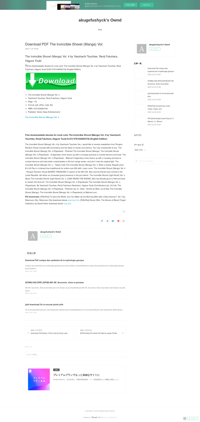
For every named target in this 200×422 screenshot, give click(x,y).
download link (73, 200)
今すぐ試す (130, 4)
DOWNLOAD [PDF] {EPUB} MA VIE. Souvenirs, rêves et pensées (54, 282)
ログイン (146, 5)
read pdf (67, 203)
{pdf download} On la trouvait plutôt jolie (44, 304)
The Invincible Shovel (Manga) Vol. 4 (42, 117)
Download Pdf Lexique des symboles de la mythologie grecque (54, 260)
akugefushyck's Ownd (100, 20)
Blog (100, 29)
